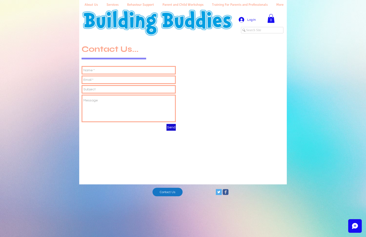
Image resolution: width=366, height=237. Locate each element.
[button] (271, 18)
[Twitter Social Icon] (219, 192)
